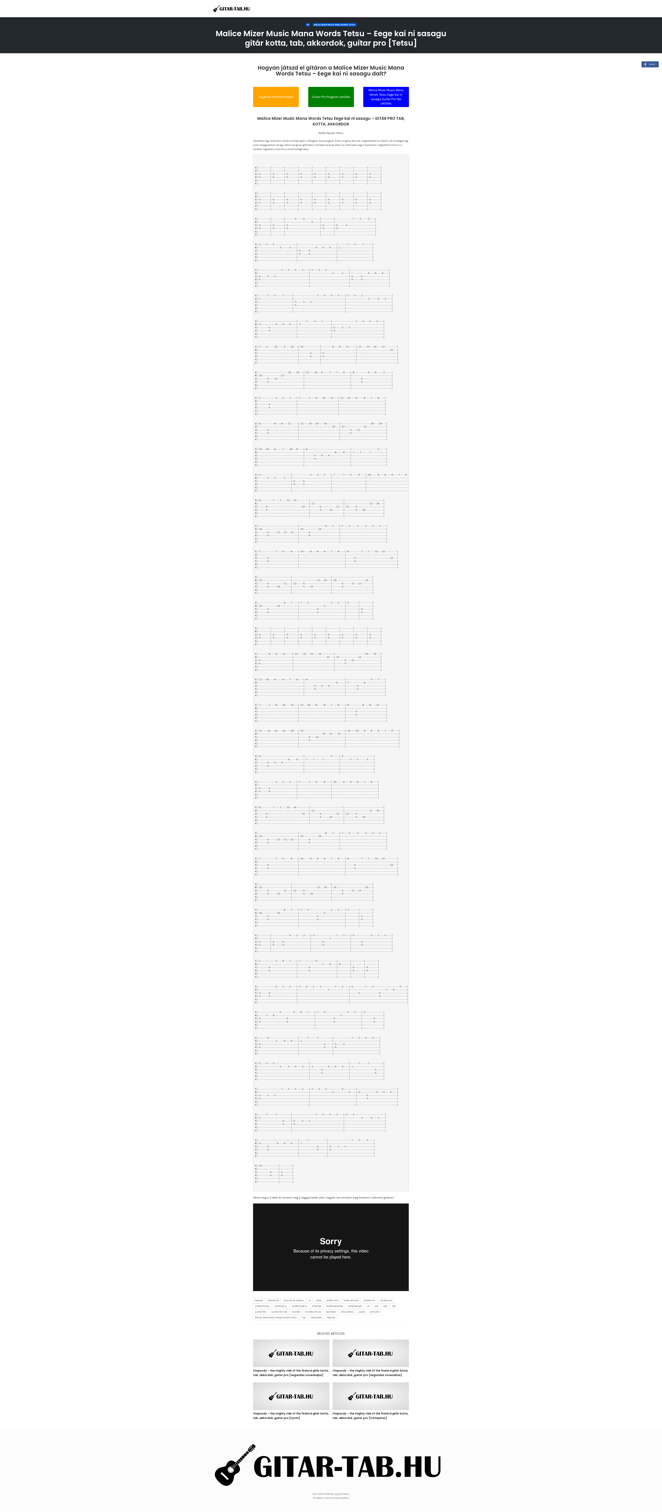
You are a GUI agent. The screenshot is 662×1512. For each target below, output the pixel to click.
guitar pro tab (279, 1312)
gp (368, 1306)
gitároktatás (262, 1306)
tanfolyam (316, 1317)
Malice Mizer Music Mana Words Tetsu (334, 25)
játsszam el (347, 1312)
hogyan (296, 1312)
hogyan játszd (313, 1312)
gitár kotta (332, 1300)
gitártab (316, 1306)
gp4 (385, 1306)
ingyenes (331, 1312)
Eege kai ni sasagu (294, 1300)
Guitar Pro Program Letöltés (331, 97)
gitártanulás (355, 1306)
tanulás (331, 1317)
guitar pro (260, 1312)
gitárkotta (369, 1300)
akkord (259, 1300)
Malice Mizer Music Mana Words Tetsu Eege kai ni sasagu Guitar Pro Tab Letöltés (386, 96)
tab (303, 1317)
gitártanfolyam (334, 1306)
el (310, 1300)
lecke (362, 1312)
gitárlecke (386, 1300)
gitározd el (280, 1306)
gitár (318, 1300)
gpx (394, 1306)
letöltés (374, 1312)
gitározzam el (299, 1306)
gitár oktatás (351, 1300)
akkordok (273, 1300)
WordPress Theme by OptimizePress (331, 1498)
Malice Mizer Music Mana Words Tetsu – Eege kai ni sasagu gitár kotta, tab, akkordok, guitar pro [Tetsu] (331, 38)
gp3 (376, 1306)
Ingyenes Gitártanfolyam (276, 97)
